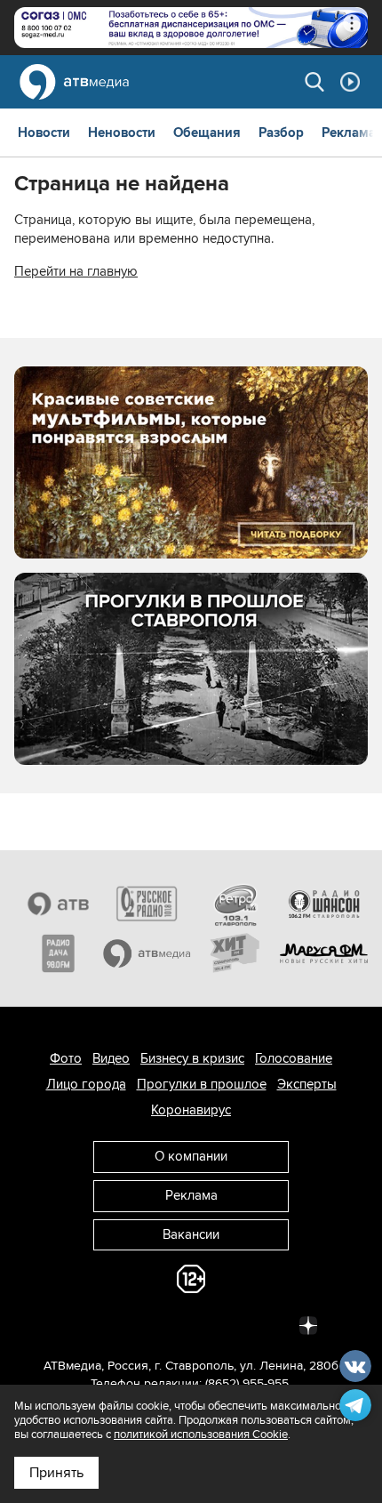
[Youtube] (230, 1324)
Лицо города (86, 1084)
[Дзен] (308, 1324)
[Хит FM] (235, 953)
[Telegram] (113, 1324)
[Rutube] (269, 1324)
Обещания (207, 133)
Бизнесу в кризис (192, 1058)
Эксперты (307, 1084)
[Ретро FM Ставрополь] (235, 903)
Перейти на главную (76, 271)
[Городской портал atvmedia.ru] (147, 953)
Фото (66, 1058)
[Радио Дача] (58, 953)
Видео (111, 1058)
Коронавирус (191, 1110)
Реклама (349, 133)
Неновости (121, 133)
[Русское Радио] (147, 903)
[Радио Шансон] (324, 903)
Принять (56, 1473)
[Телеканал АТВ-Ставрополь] (58, 903)
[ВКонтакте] (74, 1324)
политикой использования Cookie (201, 1434)
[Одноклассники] (152, 1324)
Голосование (293, 1058)
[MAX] (191, 1324)
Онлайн (350, 82)
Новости (44, 133)
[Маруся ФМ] (324, 953)
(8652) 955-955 (247, 1383)
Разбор (281, 133)
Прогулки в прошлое (202, 1084)
